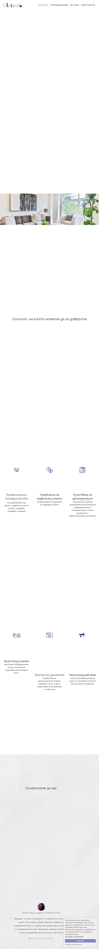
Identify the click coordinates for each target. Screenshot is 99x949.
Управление (59, 5)
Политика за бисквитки (74, 936)
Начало (43, 5)
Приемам (80, 941)
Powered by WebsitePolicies (73, 944)
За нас (74, 5)
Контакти (88, 5)
